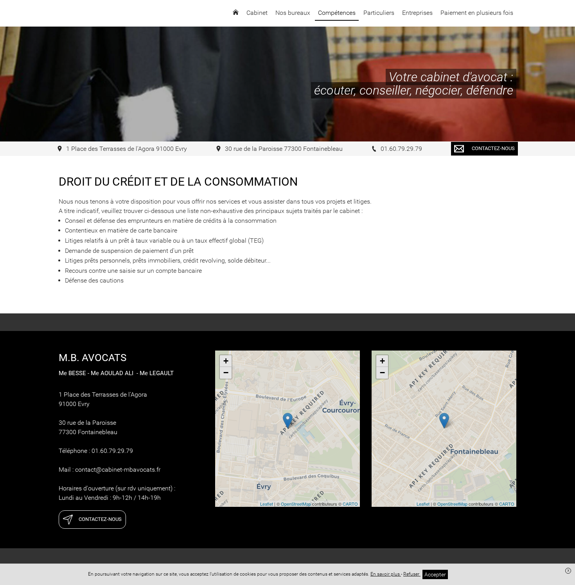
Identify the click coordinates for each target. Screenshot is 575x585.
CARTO (350, 504)
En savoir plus (385, 574)
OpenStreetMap (296, 504)
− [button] (225, 372)
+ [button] (225, 361)
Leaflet (266, 504)
